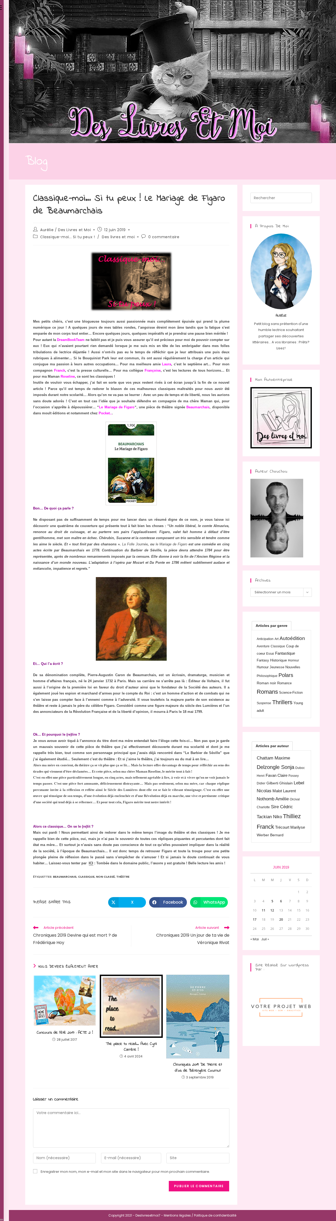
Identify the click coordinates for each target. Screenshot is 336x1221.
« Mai (254, 939)
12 (272, 910)
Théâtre (122, 877)
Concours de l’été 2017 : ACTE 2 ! (65, 1032)
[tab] (271, 625)
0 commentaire (164, 237)
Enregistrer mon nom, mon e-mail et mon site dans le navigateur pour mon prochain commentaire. (125, 1171)
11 (263, 910)
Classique (86, 877)
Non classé (105, 877)
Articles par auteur (272, 746)
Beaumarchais (64, 877)
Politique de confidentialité (215, 1215)
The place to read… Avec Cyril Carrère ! (131, 1047)
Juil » (265, 939)
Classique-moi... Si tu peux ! (67, 237)
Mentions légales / (178, 1215)
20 (281, 919)
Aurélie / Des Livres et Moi (65, 229)
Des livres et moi (118, 237)
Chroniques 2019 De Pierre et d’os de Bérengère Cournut (197, 1067)
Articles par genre (271, 625)
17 (254, 919)
